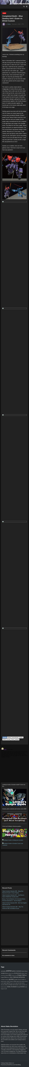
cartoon (22, 973)
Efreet (21, 737)
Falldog (8, 24)
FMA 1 (8, 977)
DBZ (10, 975)
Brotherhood (17, 973)
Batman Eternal (11, 973)
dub (26, 975)
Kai (15, 981)
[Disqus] (14, 764)
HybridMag (18, 1064)
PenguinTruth (11, 1031)
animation (3, 971)
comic (26, 973)
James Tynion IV (10, 981)
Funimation (3, 979)
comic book (3, 975)
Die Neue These (14, 975)
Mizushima (3, 984)
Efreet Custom (6, 739)
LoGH (2, 983)
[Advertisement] (14, 867)
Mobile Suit (7, 984)
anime (9, 971)
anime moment (16, 971)
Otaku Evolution (12, 986)
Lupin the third (18, 983)
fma (5, 977)
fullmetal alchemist (19, 977)
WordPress (10, 1064)
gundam (17, 739)
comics (6, 975)
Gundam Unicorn (17, 979)
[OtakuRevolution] (14, 2)
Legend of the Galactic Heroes (22, 981)
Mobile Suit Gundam (14, 984)
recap (18, 986)
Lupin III (8, 983)
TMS (5, 988)
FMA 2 (11, 977)
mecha (22, 983)
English (2, 977)
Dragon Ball (21, 975)
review (22, 986)
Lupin (4, 983)
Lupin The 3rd (12, 983)
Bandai (9, 737)
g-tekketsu (7, 979)
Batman (7, 973)
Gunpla (4, 13)
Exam (12, 739)
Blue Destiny (15, 737)
